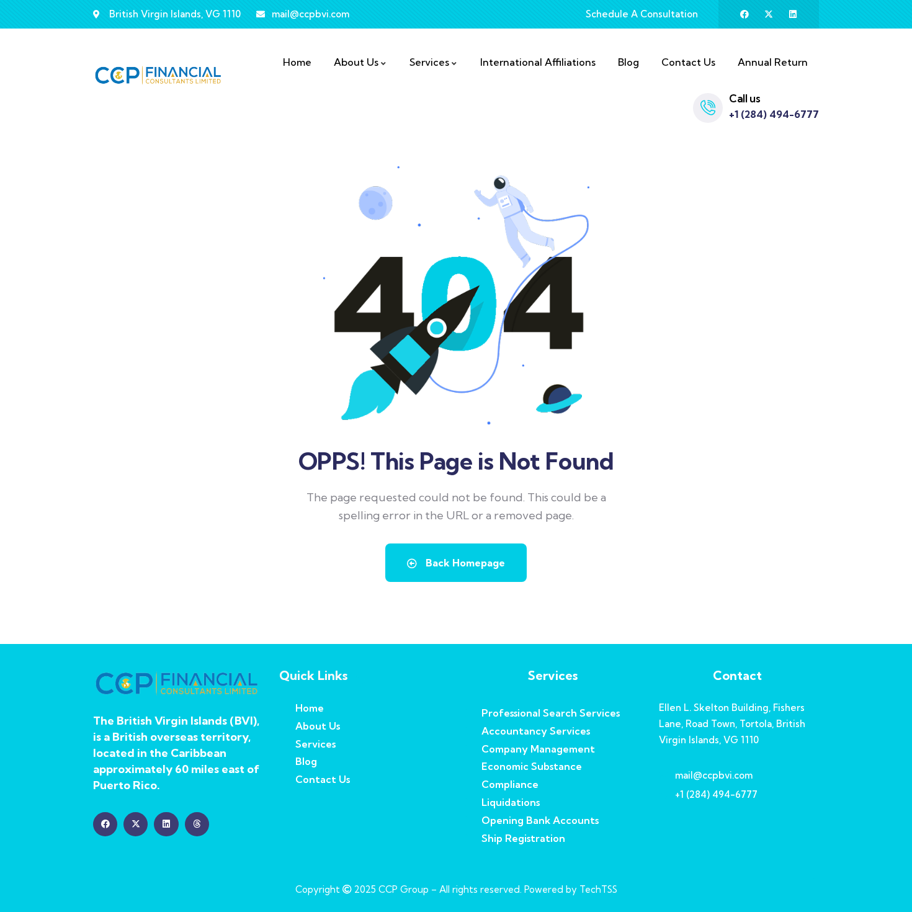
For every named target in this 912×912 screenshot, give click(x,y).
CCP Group (403, 889)
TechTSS (598, 889)
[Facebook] (744, 14)
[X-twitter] (768, 14)
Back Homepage (464, 563)
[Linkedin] (793, 14)
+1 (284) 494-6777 (774, 114)
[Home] (158, 75)
